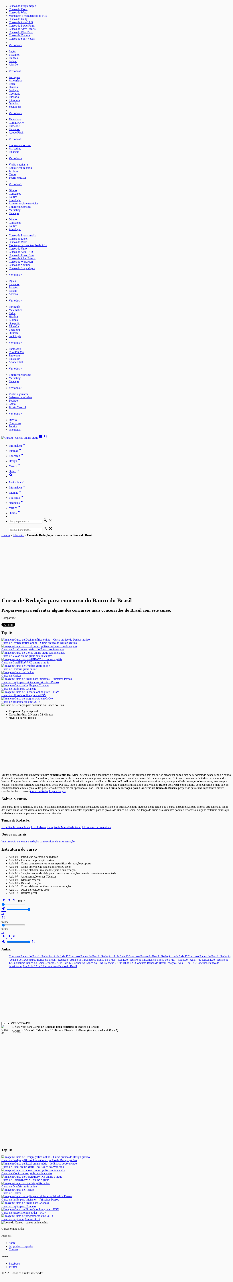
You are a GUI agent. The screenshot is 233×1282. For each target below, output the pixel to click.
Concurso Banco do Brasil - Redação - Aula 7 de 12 (175, 959)
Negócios (16, 502)
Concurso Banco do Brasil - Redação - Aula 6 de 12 (115, 959)
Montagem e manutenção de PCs (28, 15)
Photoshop (15, 119)
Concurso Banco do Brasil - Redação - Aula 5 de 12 (55, 959)
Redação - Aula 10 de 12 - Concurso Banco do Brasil (135, 962)
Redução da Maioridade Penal (64, 827)
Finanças (14, 151)
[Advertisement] (116, 564)
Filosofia (14, 96)
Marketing (15, 148)
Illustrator (14, 129)
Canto (12, 174)
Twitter (13, 1266)
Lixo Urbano (38, 827)
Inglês (12, 51)
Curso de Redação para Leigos (48, 791)
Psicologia (15, 200)
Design (15, 460)
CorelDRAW (16, 122)
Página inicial (16, 482)
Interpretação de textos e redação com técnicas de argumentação (38, 841)
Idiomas (15, 450)
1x (2, 913)
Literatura (14, 100)
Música (15, 466)
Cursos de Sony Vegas (22, 38)
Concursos (15, 193)
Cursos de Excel (18, 9)
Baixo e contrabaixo (20, 167)
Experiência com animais (15, 827)
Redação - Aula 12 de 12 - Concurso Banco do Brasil (46, 966)
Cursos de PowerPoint (21, 25)
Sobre (12, 1242)
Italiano (13, 61)
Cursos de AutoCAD (21, 22)
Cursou (5, 535)
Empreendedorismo (20, 145)
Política (13, 196)
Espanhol (14, 54)
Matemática (15, 80)
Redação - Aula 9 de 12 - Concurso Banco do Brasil (74, 962)
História (13, 87)
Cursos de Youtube (19, 35)
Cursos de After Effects (22, 28)
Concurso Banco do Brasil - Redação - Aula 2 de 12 (99, 956)
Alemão (13, 64)
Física (12, 83)
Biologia (14, 90)
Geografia (14, 93)
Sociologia (15, 106)
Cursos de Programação (22, 5)
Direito (13, 190)
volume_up (3, 909)
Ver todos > (15, 45)
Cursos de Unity (18, 19)
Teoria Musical (17, 177)
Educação (16, 455)
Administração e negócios (23, 203)
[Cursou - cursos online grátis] (20, 437)
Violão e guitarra (18, 164)
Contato (13, 1249)
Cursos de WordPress (21, 32)
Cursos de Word (18, 12)
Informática (17, 445)
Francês (13, 57)
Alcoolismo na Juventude (96, 827)
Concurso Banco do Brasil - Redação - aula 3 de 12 (158, 956)
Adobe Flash (16, 132)
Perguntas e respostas (21, 1246)
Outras (15, 471)
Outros (15, 513)
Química (14, 103)
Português (14, 77)
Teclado (13, 171)
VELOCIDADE (20, 1023)
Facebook (14, 1263)
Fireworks (14, 125)
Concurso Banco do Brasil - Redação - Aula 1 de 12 (39, 956)
